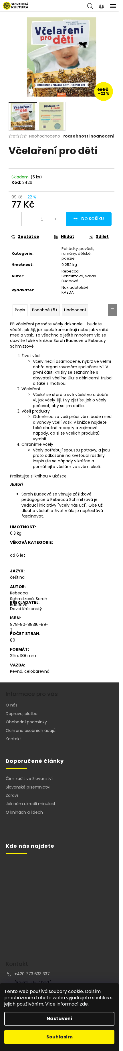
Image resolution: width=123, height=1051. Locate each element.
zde (84, 1004)
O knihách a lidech (24, 812)
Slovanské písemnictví (28, 787)
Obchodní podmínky (26, 722)
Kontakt (13, 739)
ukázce (59, 476)
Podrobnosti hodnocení (88, 136)
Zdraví (12, 795)
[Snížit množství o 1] (28, 219)
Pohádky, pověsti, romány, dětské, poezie (77, 253)
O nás (11, 705)
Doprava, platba (21, 713)
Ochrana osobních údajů (30, 730)
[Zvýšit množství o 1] (56, 219)
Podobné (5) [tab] (44, 310)
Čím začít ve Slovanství (29, 778)
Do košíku (92, 219)
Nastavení (59, 1018)
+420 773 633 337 (32, 974)
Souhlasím (59, 1037)
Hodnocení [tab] (75, 310)
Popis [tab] (20, 310)
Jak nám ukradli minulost (30, 804)
